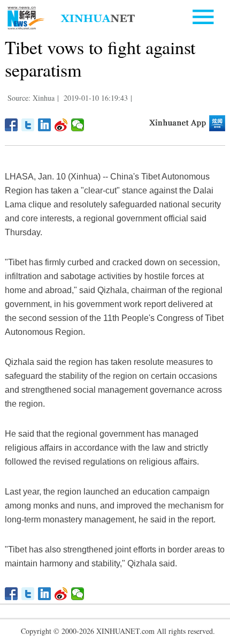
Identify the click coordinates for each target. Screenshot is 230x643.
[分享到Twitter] (28, 124)
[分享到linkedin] (44, 124)
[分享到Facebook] (11, 124)
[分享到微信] (78, 124)
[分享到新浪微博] (61, 124)
